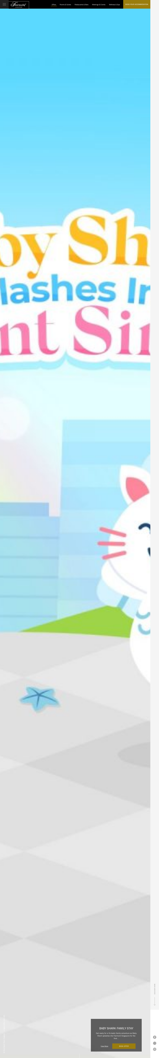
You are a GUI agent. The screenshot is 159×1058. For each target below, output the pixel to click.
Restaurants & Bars (81, 4)
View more (104, 1046)
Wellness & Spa (114, 4)
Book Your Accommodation (136, 4)
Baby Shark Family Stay (116, 1028)
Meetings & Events (98, 4)
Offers (54, 4)
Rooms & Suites (65, 4)
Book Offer (124, 1046)
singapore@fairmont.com (4, 1023)
